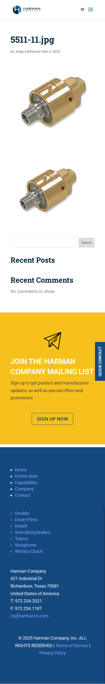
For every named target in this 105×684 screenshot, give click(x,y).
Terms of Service (71, 645)
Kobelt (21, 526)
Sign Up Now (52, 419)
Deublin (22, 513)
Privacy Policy (52, 652)
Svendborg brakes (32, 532)
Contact (22, 495)
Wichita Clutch (29, 551)
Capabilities (26, 482)
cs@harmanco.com (29, 615)
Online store (26, 476)
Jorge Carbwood (27, 51)
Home (21, 469)
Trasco (21, 538)
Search (86, 243)
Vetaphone (25, 545)
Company (24, 488)
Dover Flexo (26, 519)
